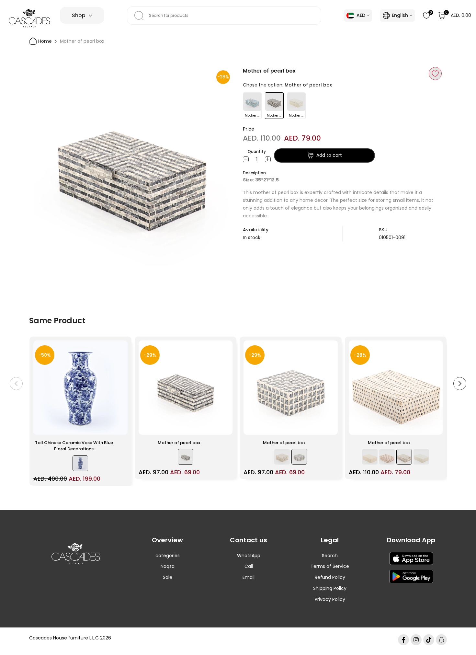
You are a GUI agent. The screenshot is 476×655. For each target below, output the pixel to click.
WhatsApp (248, 555)
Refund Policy (330, 577)
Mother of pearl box (179, 443)
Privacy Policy (330, 599)
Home (44, 41)
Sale (167, 577)
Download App (411, 540)
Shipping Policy (329, 588)
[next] (459, 383)
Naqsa (168, 566)
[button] (435, 73)
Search (330, 555)
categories (167, 555)
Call (248, 566)
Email (249, 577)
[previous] (16, 383)
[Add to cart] (118, 426)
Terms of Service (330, 566)
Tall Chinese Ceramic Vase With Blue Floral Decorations (74, 446)
